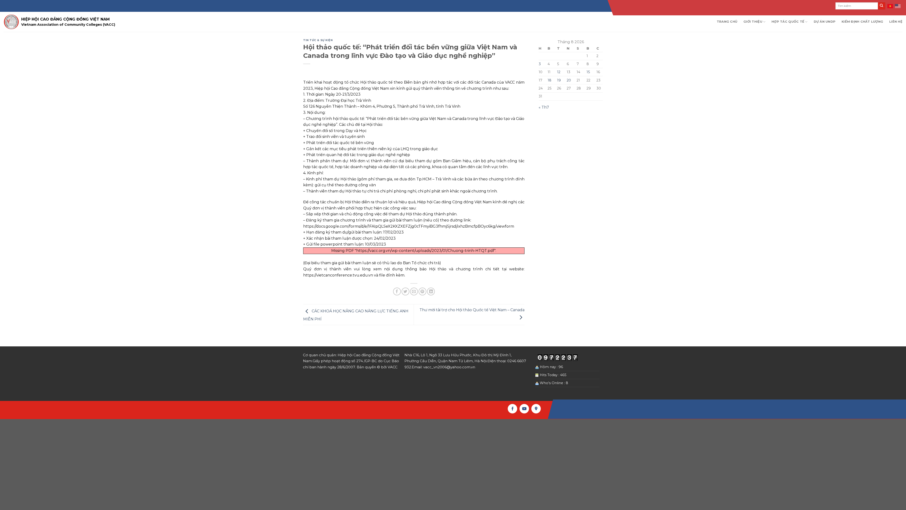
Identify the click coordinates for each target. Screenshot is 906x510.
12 (558, 72)
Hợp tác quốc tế (788, 21)
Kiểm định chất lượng (862, 21)
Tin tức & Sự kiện (318, 40)
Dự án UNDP (825, 21)
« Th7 (544, 107)
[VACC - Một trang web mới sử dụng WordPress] (11, 22)
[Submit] (881, 5)
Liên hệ (895, 21)
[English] (898, 6)
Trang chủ (727, 21)
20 (569, 80)
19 (559, 80)
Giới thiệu (752, 21)
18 (549, 80)
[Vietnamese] (890, 6)
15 (588, 72)
